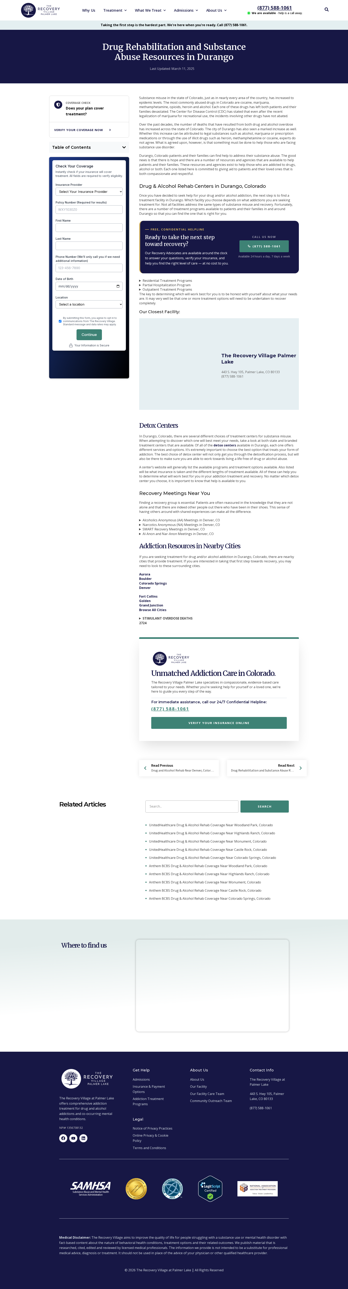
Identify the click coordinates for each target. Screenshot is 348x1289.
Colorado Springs (153, 583)
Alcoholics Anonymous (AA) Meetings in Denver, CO (181, 520)
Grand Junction (151, 605)
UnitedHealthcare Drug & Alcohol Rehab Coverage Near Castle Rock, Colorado (207, 849)
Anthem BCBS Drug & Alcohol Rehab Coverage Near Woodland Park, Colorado (207, 866)
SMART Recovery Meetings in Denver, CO (174, 529)
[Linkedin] (83, 1138)
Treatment (112, 10)
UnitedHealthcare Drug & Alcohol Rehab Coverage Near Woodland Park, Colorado (210, 825)
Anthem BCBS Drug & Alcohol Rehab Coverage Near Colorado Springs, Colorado (209, 898)
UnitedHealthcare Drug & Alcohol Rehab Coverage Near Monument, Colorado (207, 841)
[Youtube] (73, 1138)
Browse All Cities (152, 610)
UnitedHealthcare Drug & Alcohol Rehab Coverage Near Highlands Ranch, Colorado (211, 833)
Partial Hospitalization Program (167, 285)
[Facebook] (63, 1138)
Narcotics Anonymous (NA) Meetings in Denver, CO (181, 525)
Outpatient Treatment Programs (167, 289)
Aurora (144, 574)
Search (265, 806)
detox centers (224, 445)
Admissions (184, 10)
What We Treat (148, 10)
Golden (145, 601)
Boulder (145, 578)
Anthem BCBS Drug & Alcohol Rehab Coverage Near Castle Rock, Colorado (204, 890)
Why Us (88, 10)
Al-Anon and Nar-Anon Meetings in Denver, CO (178, 534)
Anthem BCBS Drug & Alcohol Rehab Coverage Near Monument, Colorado (204, 882)
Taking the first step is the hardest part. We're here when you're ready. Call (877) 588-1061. (174, 25)
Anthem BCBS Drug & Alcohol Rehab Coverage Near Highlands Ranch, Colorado (208, 874)
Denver (145, 588)
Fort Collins (148, 596)
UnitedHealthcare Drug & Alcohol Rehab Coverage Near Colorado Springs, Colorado (212, 857)
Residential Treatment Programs (167, 280)
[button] (124, 147)
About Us (214, 10)
